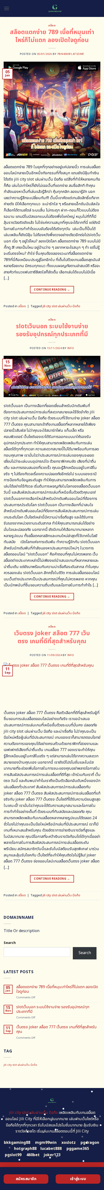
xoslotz (68, 1143)
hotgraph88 (25, 1149)
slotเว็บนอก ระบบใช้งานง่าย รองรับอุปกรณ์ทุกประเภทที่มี (52, 330)
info (70, 348)
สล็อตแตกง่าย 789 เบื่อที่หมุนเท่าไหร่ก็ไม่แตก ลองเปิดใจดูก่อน (52, 36)
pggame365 (78, 1149)
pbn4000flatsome (71, 54)
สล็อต (52, 25)
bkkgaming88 (17, 1143)
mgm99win (46, 1143)
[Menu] (6, 8)
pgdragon (90, 1143)
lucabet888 (51, 1149)
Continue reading (52, 289)
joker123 (52, 1155)
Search (10, 942)
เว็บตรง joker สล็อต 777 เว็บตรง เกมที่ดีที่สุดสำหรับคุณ (52, 637)
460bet (33, 1155)
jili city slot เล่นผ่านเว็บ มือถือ (61, 306)
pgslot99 (13, 1155)
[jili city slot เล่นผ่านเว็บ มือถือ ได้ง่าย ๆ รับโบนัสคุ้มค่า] (55, 8)
